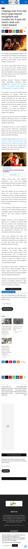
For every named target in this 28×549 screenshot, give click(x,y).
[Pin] (10, 362)
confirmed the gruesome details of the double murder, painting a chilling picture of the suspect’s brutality (14, 86)
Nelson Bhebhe (6, 27)
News (7, 5)
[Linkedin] (17, 31)
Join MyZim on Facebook (14, 478)
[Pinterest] (10, 31)
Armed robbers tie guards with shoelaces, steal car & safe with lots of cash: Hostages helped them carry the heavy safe (8, 391)
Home (3, 5)
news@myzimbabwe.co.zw (17, 525)
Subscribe (5, 471)
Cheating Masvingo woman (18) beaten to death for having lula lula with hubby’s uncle (6, 329)
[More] (24, 31)
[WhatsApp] (13, 31)
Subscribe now (7, 309)
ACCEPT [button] (15, 545)
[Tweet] (6, 362)
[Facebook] (3, 31)
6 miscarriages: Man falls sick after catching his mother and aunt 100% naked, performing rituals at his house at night (20, 391)
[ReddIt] (21, 31)
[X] (6, 31)
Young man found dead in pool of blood (17, 328)
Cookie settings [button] (6, 545)
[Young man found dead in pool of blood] (18, 321)
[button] (2, 2)
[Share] (3, 362)
